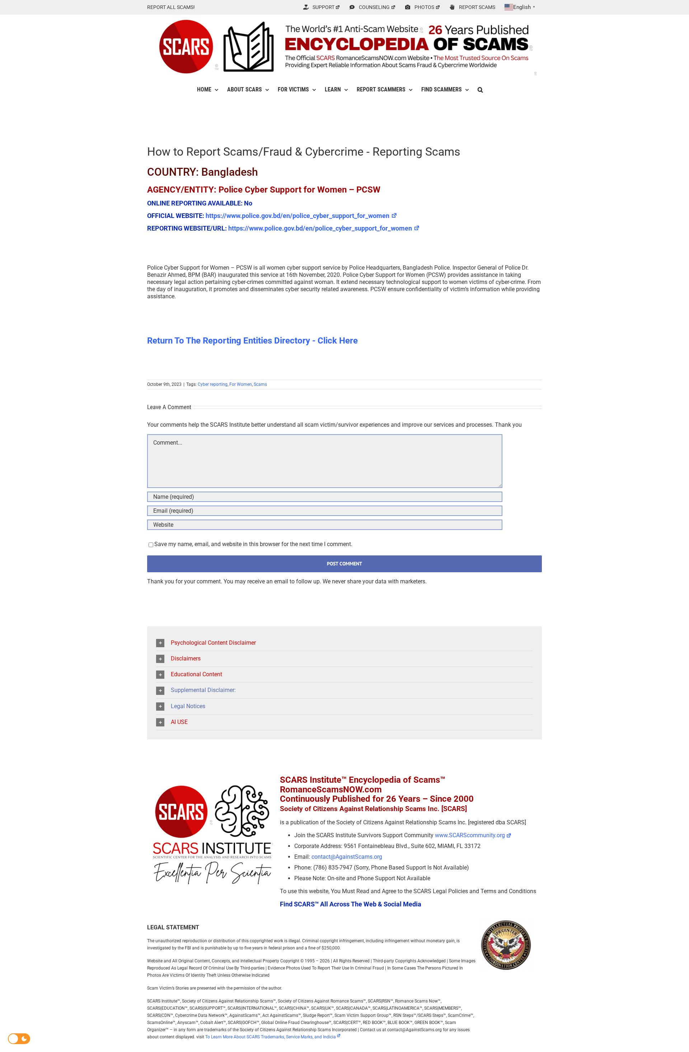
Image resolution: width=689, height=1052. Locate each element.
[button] (480, 89)
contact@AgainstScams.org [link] (346, 856)
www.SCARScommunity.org (470, 835)
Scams (260, 384)
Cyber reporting (213, 384)
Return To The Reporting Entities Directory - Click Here (252, 341)
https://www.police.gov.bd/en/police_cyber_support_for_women (297, 215)
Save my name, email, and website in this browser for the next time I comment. (253, 544)
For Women (240, 384)
